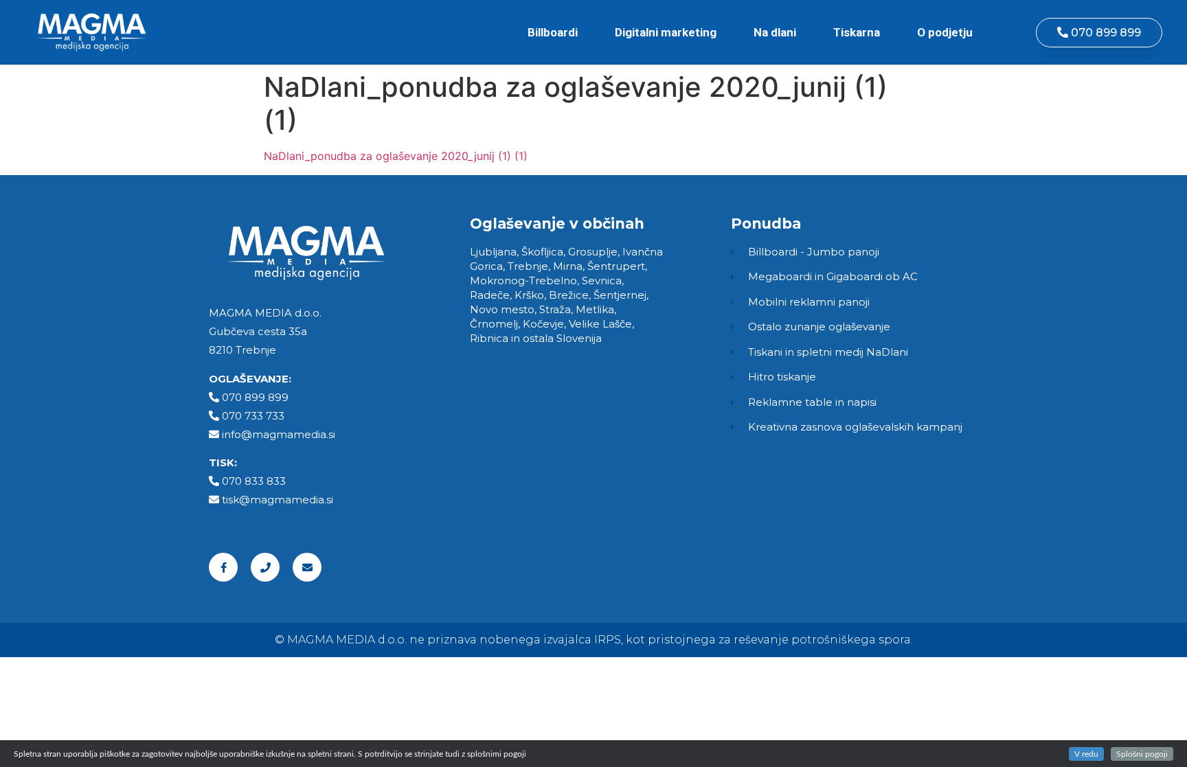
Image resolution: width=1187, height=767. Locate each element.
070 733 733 (253, 415)
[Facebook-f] (223, 567)
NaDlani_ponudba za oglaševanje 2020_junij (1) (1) (396, 156)
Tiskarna (856, 32)
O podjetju (945, 32)
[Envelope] (307, 567)
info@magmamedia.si (278, 434)
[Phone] (265, 567)
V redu (1086, 754)
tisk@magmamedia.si (277, 499)
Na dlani (775, 32)
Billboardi (553, 32)
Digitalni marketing (665, 32)
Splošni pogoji (1142, 754)
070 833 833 (254, 481)
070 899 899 (255, 397)
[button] (1099, 32)
